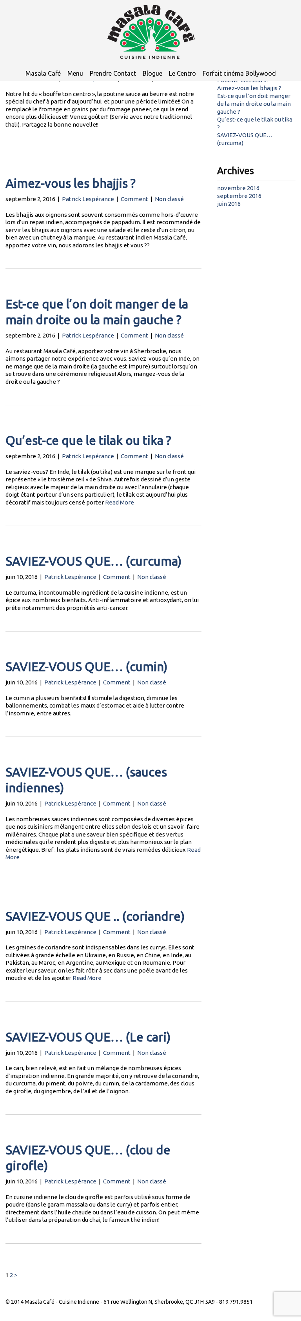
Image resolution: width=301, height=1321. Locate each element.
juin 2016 (229, 203)
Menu (75, 73)
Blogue (152, 73)
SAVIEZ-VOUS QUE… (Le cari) (88, 1037)
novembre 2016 (238, 188)
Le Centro (182, 73)
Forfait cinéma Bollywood (239, 73)
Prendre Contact (113, 73)
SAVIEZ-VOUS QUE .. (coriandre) (95, 916)
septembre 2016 (239, 195)
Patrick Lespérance (88, 199)
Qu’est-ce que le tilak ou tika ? (88, 440)
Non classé (169, 199)
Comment (134, 199)
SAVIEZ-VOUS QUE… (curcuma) (93, 561)
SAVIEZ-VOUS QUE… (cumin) (86, 666)
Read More (119, 502)
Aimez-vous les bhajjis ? (70, 183)
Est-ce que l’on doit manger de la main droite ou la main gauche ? (254, 104)
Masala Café (43, 73)
